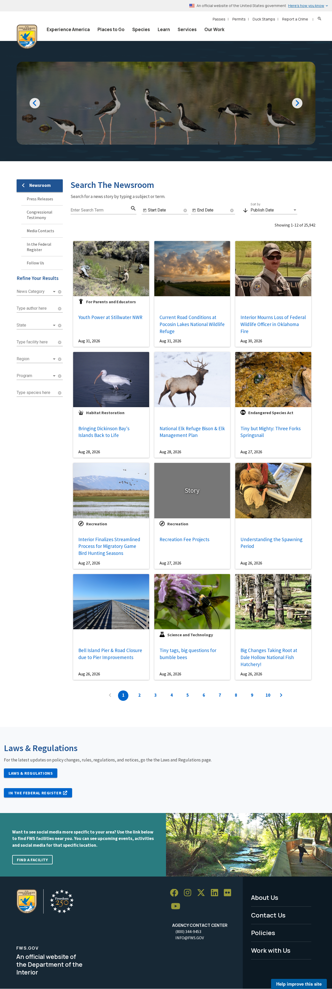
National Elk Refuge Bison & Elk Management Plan (192, 432)
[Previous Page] (110, 695)
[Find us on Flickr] (229, 893)
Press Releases (40, 198)
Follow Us (35, 262)
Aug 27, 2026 (251, 451)
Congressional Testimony (39, 214)
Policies (263, 932)
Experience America (68, 29)
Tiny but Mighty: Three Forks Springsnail (270, 432)
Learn (164, 29)
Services (187, 29)
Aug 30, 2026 (251, 340)
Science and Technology (190, 634)
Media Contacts (40, 230)
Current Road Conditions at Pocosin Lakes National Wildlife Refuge (192, 324)
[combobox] (37, 308)
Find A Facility (32, 859)
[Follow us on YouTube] (177, 906)
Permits (239, 19)
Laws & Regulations (31, 773)
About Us (264, 897)
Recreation (96, 523)
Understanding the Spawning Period (271, 542)
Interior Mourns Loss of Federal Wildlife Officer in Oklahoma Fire (273, 324)
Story (192, 490)
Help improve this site (299, 984)
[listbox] (37, 291)
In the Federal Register (39, 247)
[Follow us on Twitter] (203, 893)
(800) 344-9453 (188, 931)
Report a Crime (295, 19)
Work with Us (270, 950)
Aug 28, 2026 (89, 451)
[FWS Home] (27, 36)
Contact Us (268, 915)
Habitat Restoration (105, 412)
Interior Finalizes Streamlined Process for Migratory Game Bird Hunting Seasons (109, 546)
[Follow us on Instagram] (189, 893)
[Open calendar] (145, 210)
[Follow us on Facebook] (176, 893)
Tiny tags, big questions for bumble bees (188, 653)
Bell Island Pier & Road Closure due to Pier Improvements (110, 653)
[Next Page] (281, 695)
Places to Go (111, 29)
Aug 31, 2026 (89, 340)
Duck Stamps (264, 19)
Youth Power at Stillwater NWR (110, 317)
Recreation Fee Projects (184, 539)
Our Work (214, 29)
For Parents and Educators (111, 301)
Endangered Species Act (270, 412)
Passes (219, 19)
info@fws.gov (189, 937)
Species (141, 29)
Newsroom (40, 185)
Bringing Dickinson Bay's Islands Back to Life (103, 432)
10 (268, 695)
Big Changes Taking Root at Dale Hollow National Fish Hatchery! (268, 657)
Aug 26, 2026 (251, 563)
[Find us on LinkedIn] (216, 893)
